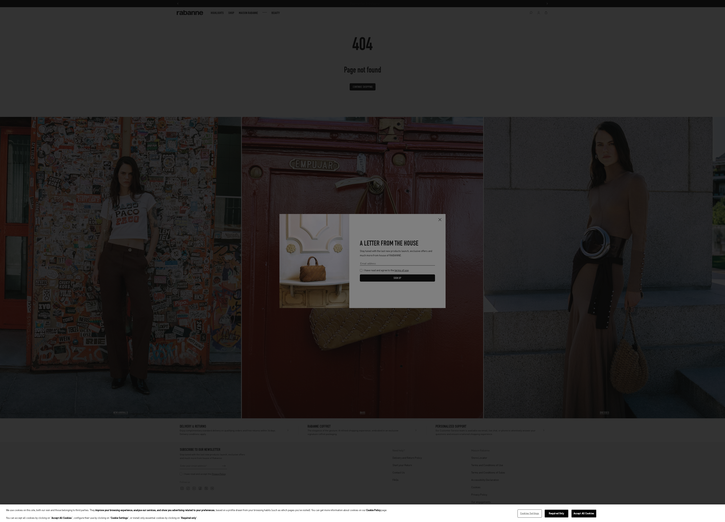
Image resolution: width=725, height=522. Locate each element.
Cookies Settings (529, 513)
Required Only (556, 513)
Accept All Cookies (584, 513)
